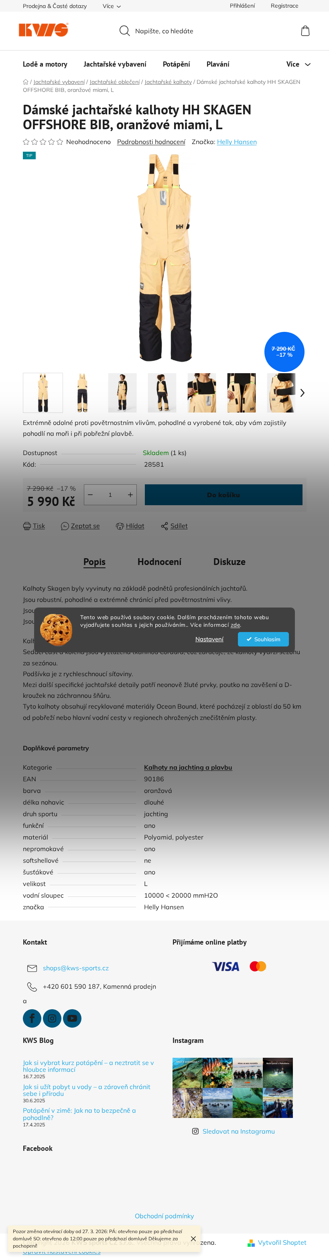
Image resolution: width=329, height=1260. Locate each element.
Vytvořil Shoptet (282, 1242)
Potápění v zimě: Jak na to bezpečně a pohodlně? (79, 1114)
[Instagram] (52, 1018)
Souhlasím (267, 639)
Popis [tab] (94, 561)
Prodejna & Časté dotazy (55, 6)
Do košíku (223, 495)
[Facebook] (32, 1018)
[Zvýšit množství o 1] (130, 495)
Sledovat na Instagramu (239, 1131)
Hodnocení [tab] (159, 561)
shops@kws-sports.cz (76, 968)
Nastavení (209, 639)
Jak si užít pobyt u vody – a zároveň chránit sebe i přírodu (86, 1090)
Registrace (285, 5)
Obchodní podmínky (164, 1216)
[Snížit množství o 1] (90, 495)
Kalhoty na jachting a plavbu (188, 767)
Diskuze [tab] (229, 561)
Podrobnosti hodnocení (151, 142)
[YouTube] (72, 1018)
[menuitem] (45, 64)
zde (235, 624)
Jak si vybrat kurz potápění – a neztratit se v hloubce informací (88, 1066)
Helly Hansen (237, 142)
